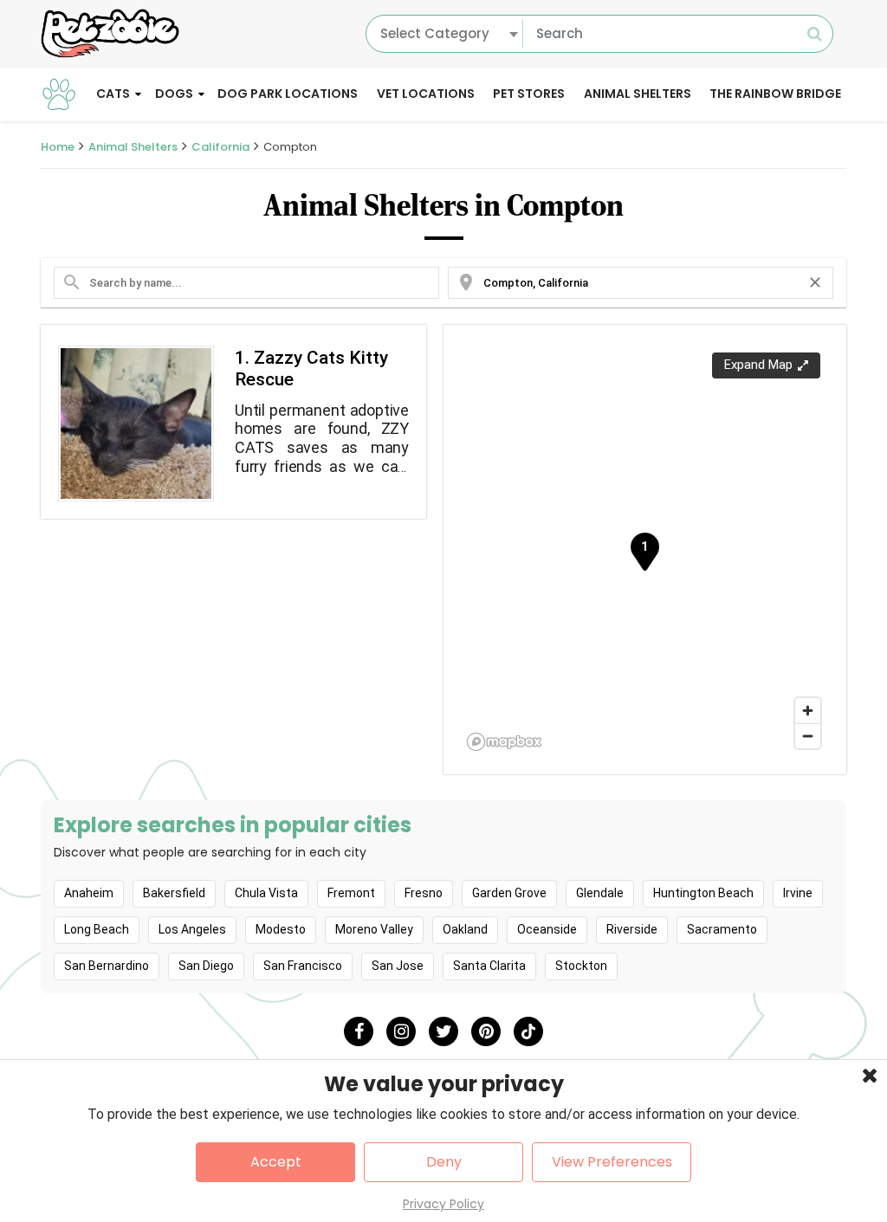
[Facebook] (358, 1031)
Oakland (465, 929)
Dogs (174, 93)
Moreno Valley (374, 929)
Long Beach (96, 929)
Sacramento (722, 929)
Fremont (351, 893)
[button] (644, 551)
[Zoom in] (807, 710)
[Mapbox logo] (504, 742)
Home (57, 147)
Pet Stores (529, 93)
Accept (275, 1162)
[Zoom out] (807, 735)
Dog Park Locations (287, 93)
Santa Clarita (489, 966)
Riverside (631, 929)
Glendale (600, 893)
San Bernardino (106, 966)
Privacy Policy (443, 1203)
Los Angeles (192, 929)
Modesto (281, 929)
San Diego (206, 966)
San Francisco (302, 966)
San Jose (398, 966)
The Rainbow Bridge (775, 93)
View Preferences (612, 1162)
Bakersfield (174, 893)
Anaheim (88, 893)
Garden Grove (509, 893)
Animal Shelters (637, 93)
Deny (444, 1162)
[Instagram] (401, 1031)
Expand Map (758, 364)
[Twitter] (443, 1031)
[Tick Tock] (528, 1031)
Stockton (581, 966)
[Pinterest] (486, 1031)
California (220, 147)
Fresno (424, 893)
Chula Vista (266, 893)
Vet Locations (426, 93)
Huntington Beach (703, 893)
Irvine (798, 893)
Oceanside (547, 929)
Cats (113, 93)
